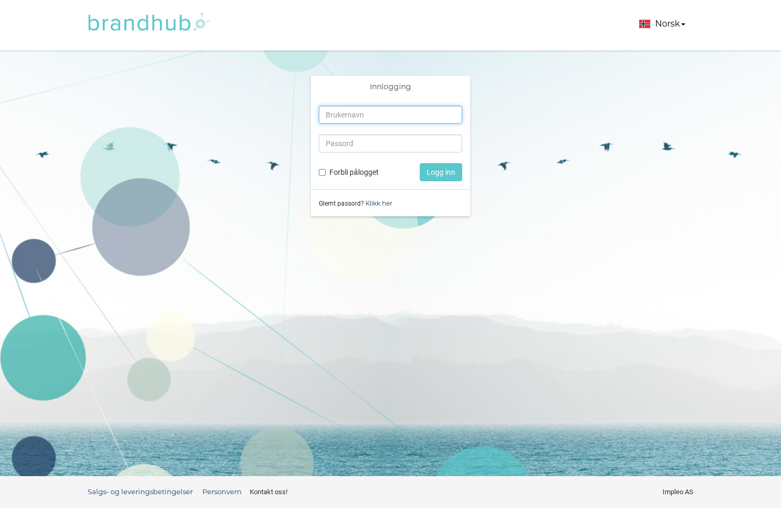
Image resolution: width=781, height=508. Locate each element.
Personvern (222, 491)
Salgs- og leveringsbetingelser (140, 491)
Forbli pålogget (354, 172)
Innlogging (390, 86)
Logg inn (441, 172)
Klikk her (379, 203)
